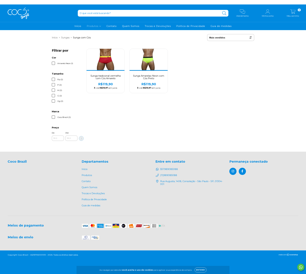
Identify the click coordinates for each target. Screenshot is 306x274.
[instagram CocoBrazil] (4, 2)
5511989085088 (169, 169)
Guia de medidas (221, 26)
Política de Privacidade (190, 26)
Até (67, 133)
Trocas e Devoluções (158, 26)
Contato (111, 26)
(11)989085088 (168, 175)
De (53, 133)
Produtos (93, 26)
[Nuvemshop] (288, 255)
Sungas (65, 37)
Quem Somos (130, 26)
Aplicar (81, 138)
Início (77, 26)
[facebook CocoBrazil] (9, 2)
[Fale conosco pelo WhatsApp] (300, 267)
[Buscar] (224, 13)
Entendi (200, 270)
